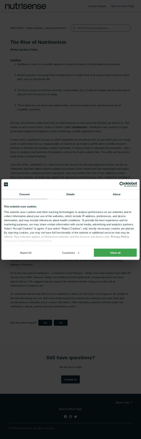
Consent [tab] (24, 194)
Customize (68, 252)
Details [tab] (70, 194)
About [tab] (116, 194)
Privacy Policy (120, 236)
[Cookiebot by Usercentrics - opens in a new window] (122, 184)
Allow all (115, 252)
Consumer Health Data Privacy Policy (28, 240)
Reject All (25, 252)
